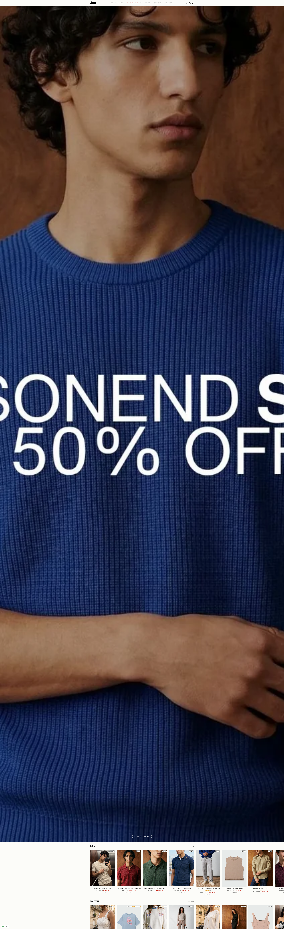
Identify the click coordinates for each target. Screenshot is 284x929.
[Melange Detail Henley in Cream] (102, 868)
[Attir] (93, 2)
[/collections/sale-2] (142, 424)
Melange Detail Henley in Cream (102, 888)
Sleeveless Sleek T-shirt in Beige (234, 888)
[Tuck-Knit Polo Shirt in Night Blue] (181, 868)
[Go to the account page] (189, 2)
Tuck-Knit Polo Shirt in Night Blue (181, 888)
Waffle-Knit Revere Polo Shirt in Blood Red (129, 888)
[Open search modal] (186, 2)
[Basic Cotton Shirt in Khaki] (260, 868)
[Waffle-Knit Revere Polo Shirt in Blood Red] (129, 868)
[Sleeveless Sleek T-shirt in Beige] (234, 868)
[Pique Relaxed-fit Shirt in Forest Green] (155, 868)
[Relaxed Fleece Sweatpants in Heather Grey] (208, 868)
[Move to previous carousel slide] (189, 846)
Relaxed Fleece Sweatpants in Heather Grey (208, 888)
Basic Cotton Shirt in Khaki (260, 888)
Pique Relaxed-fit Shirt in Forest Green (155, 888)
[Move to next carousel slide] (192, 846)
